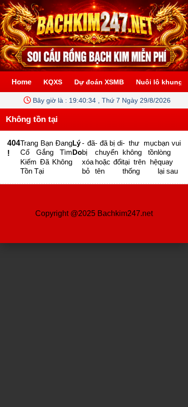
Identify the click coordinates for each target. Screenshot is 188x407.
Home (21, 82)
